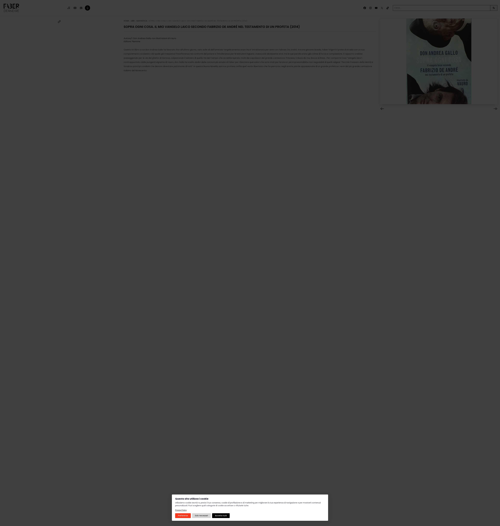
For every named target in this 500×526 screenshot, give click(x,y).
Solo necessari (201, 515)
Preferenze (183, 515)
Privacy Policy (181, 510)
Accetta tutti (221, 515)
